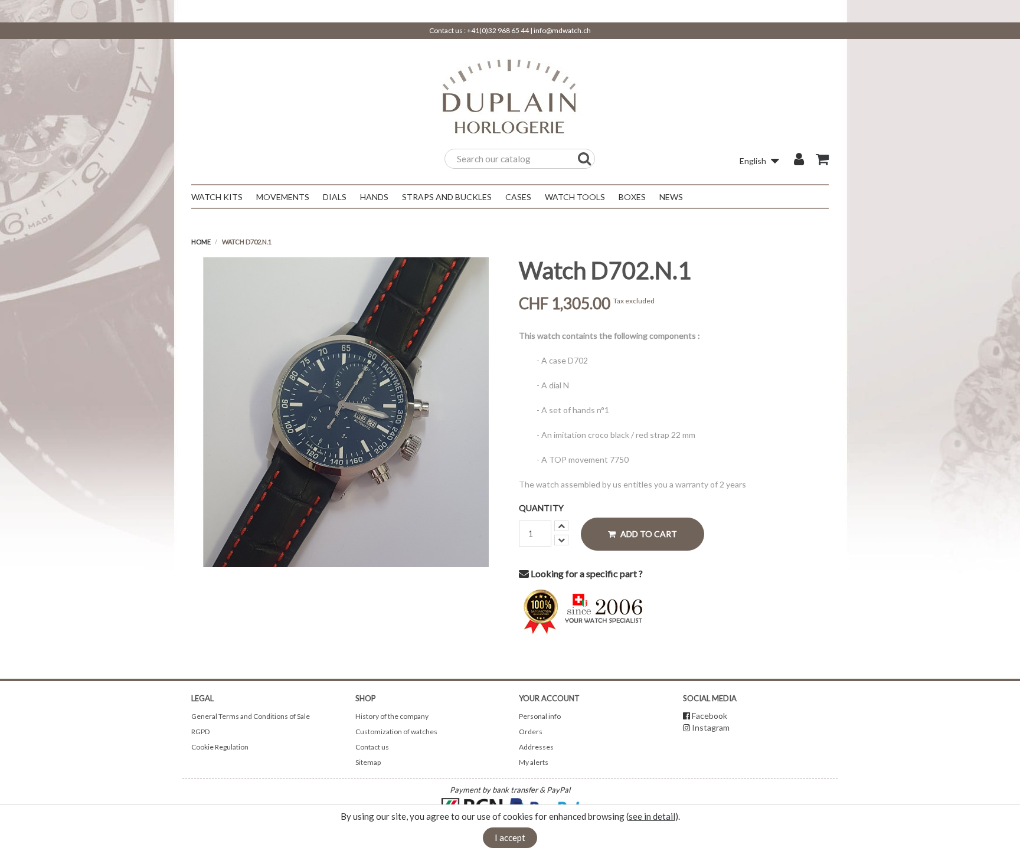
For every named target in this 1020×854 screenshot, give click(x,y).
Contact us (372, 746)
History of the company (392, 716)
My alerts (533, 762)
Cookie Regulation (220, 746)
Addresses (536, 746)
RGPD (200, 731)
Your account (549, 698)
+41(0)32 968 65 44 (498, 30)
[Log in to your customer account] (799, 160)
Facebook (709, 716)
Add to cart (648, 534)
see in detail (652, 816)
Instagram (711, 727)
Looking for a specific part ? (586, 573)
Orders (530, 731)
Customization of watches (396, 731)
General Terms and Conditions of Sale (250, 716)
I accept (510, 837)
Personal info (540, 716)
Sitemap (368, 762)
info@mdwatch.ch (562, 30)
